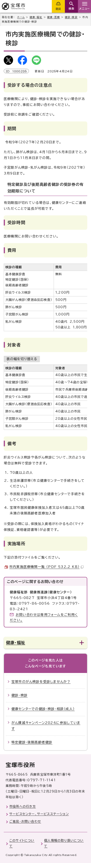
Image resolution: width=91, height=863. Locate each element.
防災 (58, 9)
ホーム (21, 17)
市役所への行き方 (22, 806)
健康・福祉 (36, 17)
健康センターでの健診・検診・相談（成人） (43, 709)
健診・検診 (71, 17)
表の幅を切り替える (22, 359)
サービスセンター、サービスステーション (39, 814)
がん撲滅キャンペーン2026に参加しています (45, 725)
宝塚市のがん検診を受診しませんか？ (40, 681)
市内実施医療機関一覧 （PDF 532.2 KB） (44, 566)
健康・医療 (53, 17)
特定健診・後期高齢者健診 (31, 742)
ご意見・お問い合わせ (25, 821)
